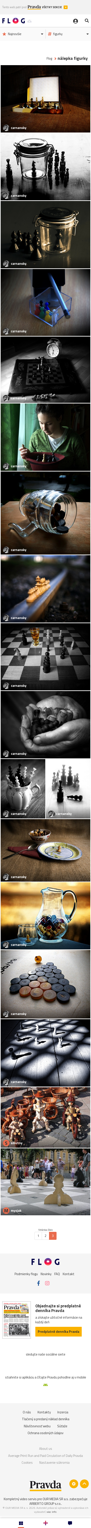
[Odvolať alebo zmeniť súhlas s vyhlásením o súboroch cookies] (73, 1483)
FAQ (57, 1273)
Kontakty (44, 1412)
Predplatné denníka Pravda (58, 1331)
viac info (52, 1512)
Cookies (27, 1462)
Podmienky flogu (26, 1273)
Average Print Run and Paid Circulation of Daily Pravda (45, 1455)
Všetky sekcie (52, 7)
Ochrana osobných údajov (45, 1433)
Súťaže (62, 1426)
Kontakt (68, 1273)
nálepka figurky (73, 58)
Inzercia (62, 1412)
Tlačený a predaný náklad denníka (45, 1419)
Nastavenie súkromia (54, 1462)
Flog (49, 58)
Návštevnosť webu (37, 1426)
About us (45, 1448)
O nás (27, 1412)
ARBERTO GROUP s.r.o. (45, 1503)
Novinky (46, 1273)
